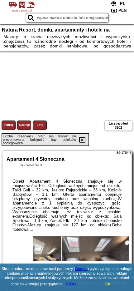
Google (81, 269)
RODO (70, 284)
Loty (40, 124)
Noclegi (24, 124)
